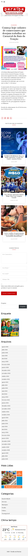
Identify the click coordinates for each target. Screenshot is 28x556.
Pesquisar (3, 303)
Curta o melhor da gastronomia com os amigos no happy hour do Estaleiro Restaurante (14, 235)
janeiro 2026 (5, 367)
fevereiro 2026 (6, 364)
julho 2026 (5, 349)
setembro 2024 (6, 414)
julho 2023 (5, 456)
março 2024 (5, 432)
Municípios (5, 504)
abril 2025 (4, 394)
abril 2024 (4, 429)
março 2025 (5, 397)
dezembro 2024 (6, 406)
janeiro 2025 (5, 403)
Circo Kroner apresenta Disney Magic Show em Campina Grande (14, 196)
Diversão (14, 25)
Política (4, 510)
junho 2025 (5, 388)
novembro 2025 (6, 373)
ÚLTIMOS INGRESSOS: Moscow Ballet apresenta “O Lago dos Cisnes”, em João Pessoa (14, 157)
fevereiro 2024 (6, 435)
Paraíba (4, 507)
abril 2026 (4, 358)
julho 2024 (5, 420)
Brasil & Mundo (6, 498)
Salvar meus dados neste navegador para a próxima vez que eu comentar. (12, 287)
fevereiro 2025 (6, 400)
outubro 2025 (5, 376)
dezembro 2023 (6, 441)
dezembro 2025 (6, 370)
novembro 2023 (6, 444)
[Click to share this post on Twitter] (5, 118)
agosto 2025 (5, 382)
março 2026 (5, 361)
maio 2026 (4, 355)
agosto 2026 (5, 346)
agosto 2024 (5, 417)
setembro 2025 (6, 379)
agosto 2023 (5, 453)
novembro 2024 (6, 408)
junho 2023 (5, 459)
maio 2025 (4, 391)
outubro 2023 (5, 447)
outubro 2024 (5, 411)
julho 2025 (4, 385)
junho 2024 (5, 423)
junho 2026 (5, 352)
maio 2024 (4, 426)
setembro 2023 (6, 450)
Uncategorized (6, 513)
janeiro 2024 (5, 438)
